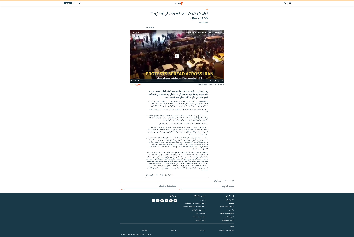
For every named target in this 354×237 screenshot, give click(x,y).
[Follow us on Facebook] (175, 200)
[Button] (150, 27)
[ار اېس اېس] (157, 200)
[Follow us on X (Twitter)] (171, 200)
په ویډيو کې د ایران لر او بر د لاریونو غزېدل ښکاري (204, 32)
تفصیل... (180, 189)
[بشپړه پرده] (215, 81)
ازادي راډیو (202, 230)
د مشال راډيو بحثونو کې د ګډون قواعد (195, 203)
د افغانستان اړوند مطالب (227, 207)
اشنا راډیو (144, 230)
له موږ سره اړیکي (200, 213)
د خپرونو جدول (229, 217)
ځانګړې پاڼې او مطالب (228, 220)
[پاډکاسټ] (153, 200)
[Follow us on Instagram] (162, 200)
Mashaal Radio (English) (226, 230)
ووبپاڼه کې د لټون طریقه (198, 217)
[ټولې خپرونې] (74, 3)
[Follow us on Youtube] (166, 200)
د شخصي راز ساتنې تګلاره (198, 210)
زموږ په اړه (202, 200)
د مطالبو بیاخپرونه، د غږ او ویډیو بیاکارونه (194, 207)
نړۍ (207, 9)
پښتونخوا (231, 203)
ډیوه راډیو (173, 230)
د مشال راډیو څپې (200, 220)
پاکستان (231, 210)
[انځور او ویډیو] (80, 3)
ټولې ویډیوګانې (230, 200)
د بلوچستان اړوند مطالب (227, 213)
